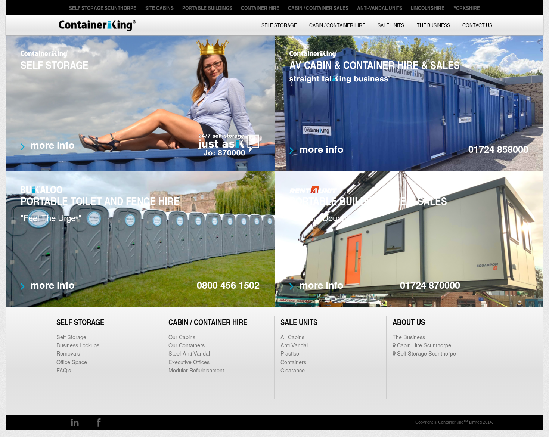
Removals (68, 353)
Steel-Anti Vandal (189, 353)
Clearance (292, 370)
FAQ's (63, 370)
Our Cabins (181, 337)
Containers (293, 362)
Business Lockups (77, 345)
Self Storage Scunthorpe (426, 353)
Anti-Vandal (294, 345)
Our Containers (186, 345)
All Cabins (292, 337)
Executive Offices (189, 362)
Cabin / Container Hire (337, 25)
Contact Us (477, 25)
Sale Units (391, 25)
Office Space (71, 362)
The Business (433, 25)
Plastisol (290, 353)
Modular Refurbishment (196, 370)
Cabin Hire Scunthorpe (423, 345)
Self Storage (279, 25)
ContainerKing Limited (97, 25)
